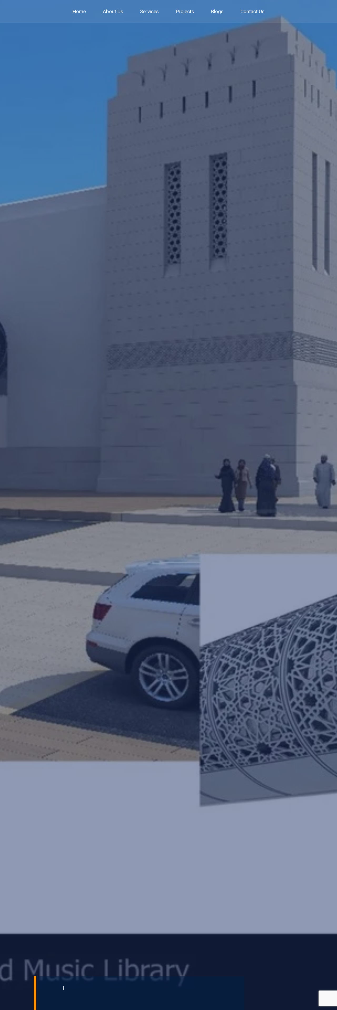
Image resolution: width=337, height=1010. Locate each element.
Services (149, 11)
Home (79, 11)
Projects (185, 11)
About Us (113, 11)
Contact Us (252, 11)
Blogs (217, 11)
